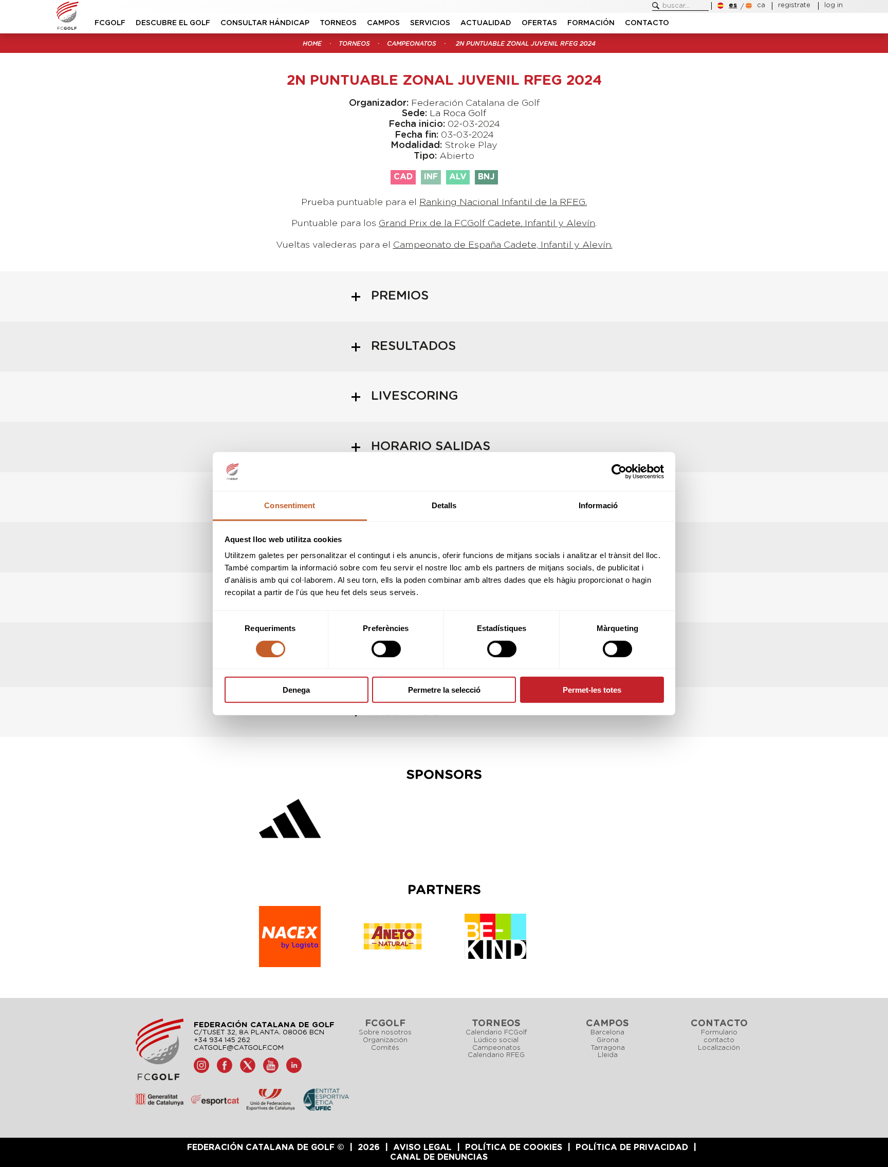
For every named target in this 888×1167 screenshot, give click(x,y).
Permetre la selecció (444, 690)
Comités (385, 1048)
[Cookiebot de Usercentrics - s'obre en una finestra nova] (619, 471)
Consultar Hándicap (264, 23)
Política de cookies (513, 1147)
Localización (719, 1048)
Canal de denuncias (439, 1157)
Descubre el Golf (173, 23)
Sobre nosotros (385, 1032)
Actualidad (485, 23)
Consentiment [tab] (289, 505)
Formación (591, 23)
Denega (296, 690)
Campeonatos (411, 44)
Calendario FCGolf (496, 1032)
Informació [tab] (598, 505)
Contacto (647, 23)
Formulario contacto (719, 1036)
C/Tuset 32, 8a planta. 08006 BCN (259, 1032)
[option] (289, 821)
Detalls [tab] (444, 505)
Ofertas (539, 23)
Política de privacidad (632, 1147)
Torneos (338, 23)
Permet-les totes (592, 690)
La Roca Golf (458, 113)
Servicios (430, 23)
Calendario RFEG (496, 1055)
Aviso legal (422, 1147)
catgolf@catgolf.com (239, 1048)
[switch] (386, 648)
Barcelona (607, 1032)
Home (312, 44)
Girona (608, 1040)
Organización (385, 1040)
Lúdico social (496, 1040)
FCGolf (110, 23)
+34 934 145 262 (222, 1040)
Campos (383, 23)
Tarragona (607, 1048)
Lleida (608, 1055)
